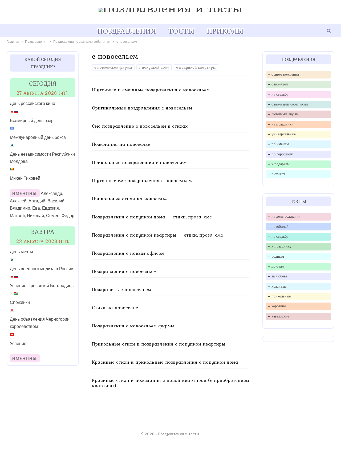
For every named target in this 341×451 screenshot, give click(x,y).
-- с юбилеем (278, 84)
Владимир (20, 208)
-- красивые (277, 286)
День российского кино (32, 103)
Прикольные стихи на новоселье (130, 198)
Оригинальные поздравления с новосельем (142, 107)
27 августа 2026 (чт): (43, 93)
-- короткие (277, 306)
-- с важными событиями (288, 104)
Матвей (17, 215)
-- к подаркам (279, 164)
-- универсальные (282, 134)
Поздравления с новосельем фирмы (133, 325)
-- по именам (278, 144)
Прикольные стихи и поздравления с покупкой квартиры (158, 343)
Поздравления (127, 31)
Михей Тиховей (25, 178)
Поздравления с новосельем (124, 271)
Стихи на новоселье (115, 307)
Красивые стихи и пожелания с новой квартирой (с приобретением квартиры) (170, 383)
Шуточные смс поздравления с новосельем (142, 180)
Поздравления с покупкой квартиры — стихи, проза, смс (157, 234)
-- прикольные (279, 296)
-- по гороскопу (280, 154)
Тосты (181, 31)
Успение (18, 343)
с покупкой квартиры (196, 67)
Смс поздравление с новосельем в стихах (140, 126)
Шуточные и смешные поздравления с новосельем (151, 89)
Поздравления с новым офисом (128, 253)
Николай (35, 215)
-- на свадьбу (278, 94)
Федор (68, 215)
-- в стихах (276, 174)
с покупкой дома (154, 67)
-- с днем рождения (283, 74)
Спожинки (20, 302)
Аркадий (37, 201)
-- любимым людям (283, 114)
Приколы (225, 31)
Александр (51, 193)
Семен (52, 215)
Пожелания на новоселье (121, 144)
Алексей (18, 201)
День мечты (21, 251)
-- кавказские (278, 316)
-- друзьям (276, 266)
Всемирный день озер (32, 120)
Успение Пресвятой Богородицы (42, 285)
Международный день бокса (38, 137)
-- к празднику (279, 246)
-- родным (276, 256)
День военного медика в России (41, 268)
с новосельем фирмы (113, 67)
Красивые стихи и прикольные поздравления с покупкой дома (165, 362)
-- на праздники (281, 124)
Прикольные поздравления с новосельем (139, 162)
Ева (36, 208)
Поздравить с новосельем (121, 289)
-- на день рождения (284, 216)
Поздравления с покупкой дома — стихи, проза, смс (152, 216)
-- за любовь (277, 276)
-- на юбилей (278, 226)
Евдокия (50, 208)
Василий (55, 201)
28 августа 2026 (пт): (42, 241)
